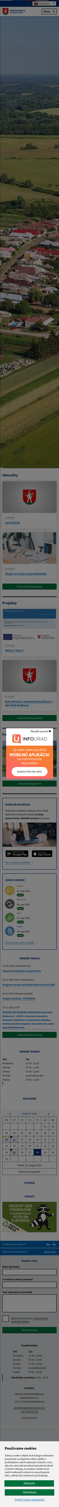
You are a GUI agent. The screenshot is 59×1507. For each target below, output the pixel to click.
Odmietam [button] (29, 1492)
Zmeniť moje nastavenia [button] (29, 1499)
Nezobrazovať (40, 731)
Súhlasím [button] (29, 1483)
